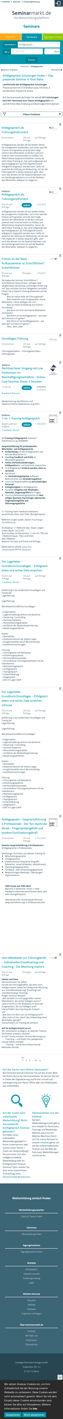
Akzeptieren (13, 1414)
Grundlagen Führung (15, 338)
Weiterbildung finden (31, 1234)
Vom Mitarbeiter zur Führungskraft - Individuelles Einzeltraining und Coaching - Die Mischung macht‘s (24, 962)
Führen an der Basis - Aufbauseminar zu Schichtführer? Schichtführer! (23, 263)
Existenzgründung (31, 2)
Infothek (6, 2)
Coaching (9, 457)
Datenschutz (32, 1344)
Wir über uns (32, 1335)
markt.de (31, 15)
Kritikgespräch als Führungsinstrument (15, 130)
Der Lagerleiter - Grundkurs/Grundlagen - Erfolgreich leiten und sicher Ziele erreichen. (25, 566)
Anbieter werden (32, 1274)
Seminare (31, 36)
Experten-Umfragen (31, 1313)
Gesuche (16, 2)
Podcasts (31, 1309)
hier (35, 1408)
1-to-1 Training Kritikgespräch (21, 418)
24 (36, 1060)
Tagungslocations (52, 36)
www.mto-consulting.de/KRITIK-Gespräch (17, 548)
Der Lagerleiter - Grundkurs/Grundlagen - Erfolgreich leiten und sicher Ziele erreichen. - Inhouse (25, 698)
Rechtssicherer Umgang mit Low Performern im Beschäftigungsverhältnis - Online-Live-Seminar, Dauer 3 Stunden (24, 374)
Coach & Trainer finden (31, 1216)
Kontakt (31, 1331)
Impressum (31, 1340)
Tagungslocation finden (32, 1251)
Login (31, 1282)
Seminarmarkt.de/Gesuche (16, 1177)
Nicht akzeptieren (34, 1414)
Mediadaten (31, 1269)
